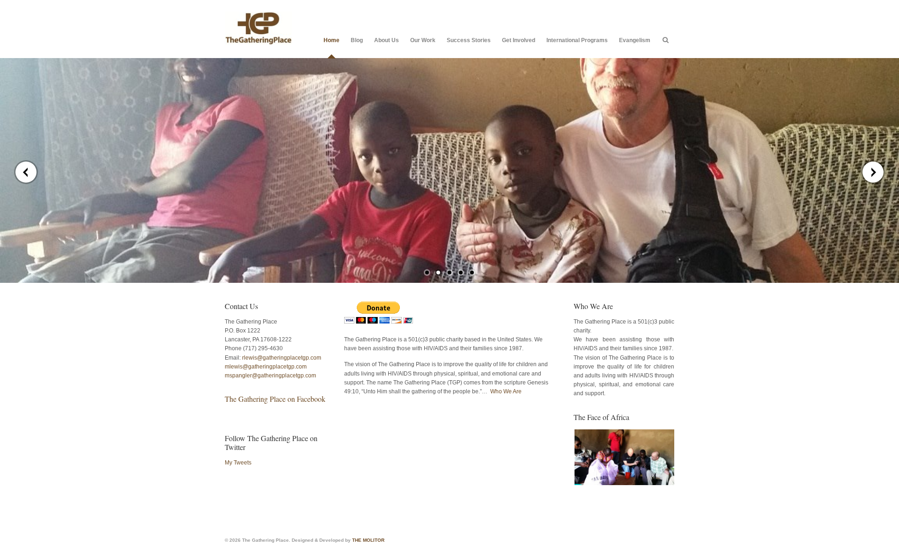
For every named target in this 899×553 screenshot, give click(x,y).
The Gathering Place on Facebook (275, 399)
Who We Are (506, 391)
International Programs (577, 40)
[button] (624, 457)
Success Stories (469, 40)
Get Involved (518, 40)
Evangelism (634, 40)
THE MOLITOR (368, 540)
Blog (357, 40)
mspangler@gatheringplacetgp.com (270, 375)
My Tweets (238, 462)
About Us (386, 40)
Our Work (422, 40)
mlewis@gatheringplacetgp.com (266, 366)
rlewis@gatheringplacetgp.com (281, 357)
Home (331, 40)
